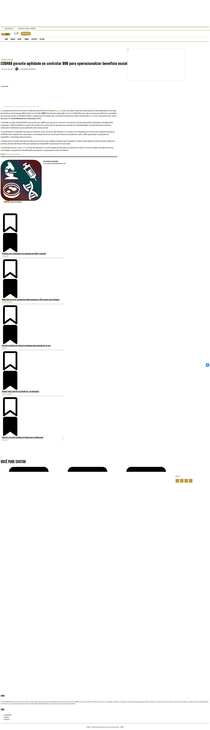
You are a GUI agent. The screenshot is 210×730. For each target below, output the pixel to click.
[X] (3, 94)
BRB (91, 116)
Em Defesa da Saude (28, 69)
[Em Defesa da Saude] (17, 69)
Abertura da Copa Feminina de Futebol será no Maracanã (22, 437)
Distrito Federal (7, 59)
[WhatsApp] (3, 98)
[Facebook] (3, 90)
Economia (5, 256)
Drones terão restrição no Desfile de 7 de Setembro (20, 391)
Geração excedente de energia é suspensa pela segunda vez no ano (26, 345)
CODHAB (58, 110)
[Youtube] (190, 481)
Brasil (4, 348)
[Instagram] (182, 481)
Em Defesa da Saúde (12, 154)
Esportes (5, 440)
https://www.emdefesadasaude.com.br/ (54, 163)
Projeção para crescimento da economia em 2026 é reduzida (24, 253)
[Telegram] (3, 102)
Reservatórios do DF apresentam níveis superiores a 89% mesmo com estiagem (31, 299)
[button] (25, 33)
